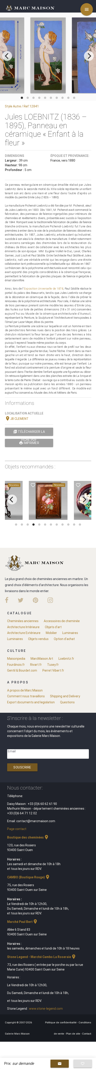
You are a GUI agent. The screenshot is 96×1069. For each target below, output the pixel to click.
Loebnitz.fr (66, 659)
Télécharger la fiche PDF (29, 433)
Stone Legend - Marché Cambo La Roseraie (41, 957)
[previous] (7, 56)
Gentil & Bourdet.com (22, 670)
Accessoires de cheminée (62, 621)
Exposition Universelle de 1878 (43, 288)
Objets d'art (53, 627)
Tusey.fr (53, 665)
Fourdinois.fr (16, 665)
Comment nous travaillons (26, 696)
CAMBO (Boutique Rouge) (28, 877)
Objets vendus (38, 639)
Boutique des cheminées (28, 837)
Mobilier (51, 633)
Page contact (16, 829)
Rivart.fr (36, 665)
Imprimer (29, 443)
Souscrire (22, 767)
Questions (67, 702)
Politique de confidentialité (61, 1022)
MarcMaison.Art (42, 659)
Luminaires (70, 633)
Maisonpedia (16, 659)
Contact (86, 1033)
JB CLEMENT (17, 419)
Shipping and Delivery (65, 696)
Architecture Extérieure (23, 633)
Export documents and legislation (31, 702)
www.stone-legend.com (46, 1009)
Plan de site (73, 1033)
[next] (89, 56)
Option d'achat (64, 639)
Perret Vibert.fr (53, 670)
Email (12, 751)
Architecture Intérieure (23, 627)
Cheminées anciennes (22, 621)
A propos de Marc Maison (25, 690)
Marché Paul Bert (22, 922)
